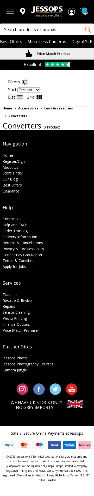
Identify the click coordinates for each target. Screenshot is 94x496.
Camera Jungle (15, 369)
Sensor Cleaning (16, 312)
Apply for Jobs (14, 266)
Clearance (11, 191)
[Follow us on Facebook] (39, 388)
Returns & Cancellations (23, 242)
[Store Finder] (22, 12)
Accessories (28, 108)
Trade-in (10, 294)
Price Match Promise (53, 53)
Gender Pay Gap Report (22, 254)
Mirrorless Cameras (46, 42)
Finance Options (16, 324)
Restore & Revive (17, 300)
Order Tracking (15, 230)
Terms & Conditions (19, 260)
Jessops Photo (15, 357)
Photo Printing (15, 318)
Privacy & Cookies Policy (23, 248)
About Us (10, 167)
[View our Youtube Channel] (71, 388)
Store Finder (13, 173)
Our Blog (10, 179)
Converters (18, 116)
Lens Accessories (58, 108)
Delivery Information (20, 236)
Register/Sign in (16, 161)
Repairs (9, 306)
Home (7, 108)
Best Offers (11, 42)
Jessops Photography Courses (28, 363)
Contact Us (12, 218)
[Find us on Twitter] (55, 388)
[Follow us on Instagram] (22, 388)
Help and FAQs (15, 224)
